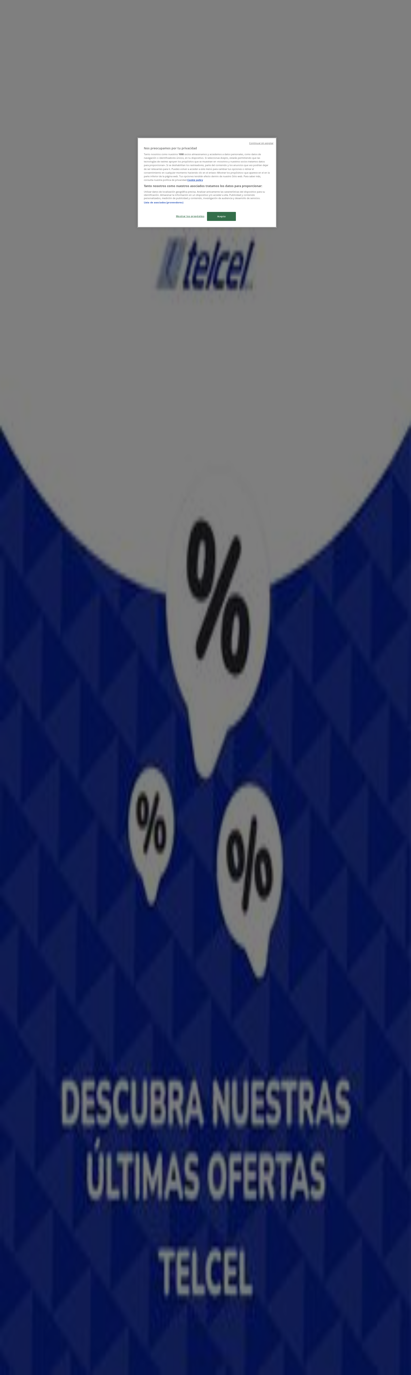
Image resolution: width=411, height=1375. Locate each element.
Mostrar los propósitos (190, 216)
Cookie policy (195, 179)
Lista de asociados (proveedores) (163, 202)
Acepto (221, 216)
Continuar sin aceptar (261, 143)
